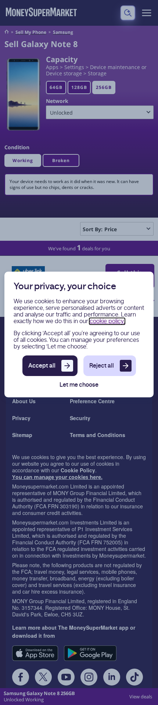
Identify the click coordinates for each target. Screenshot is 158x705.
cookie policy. (107, 321)
